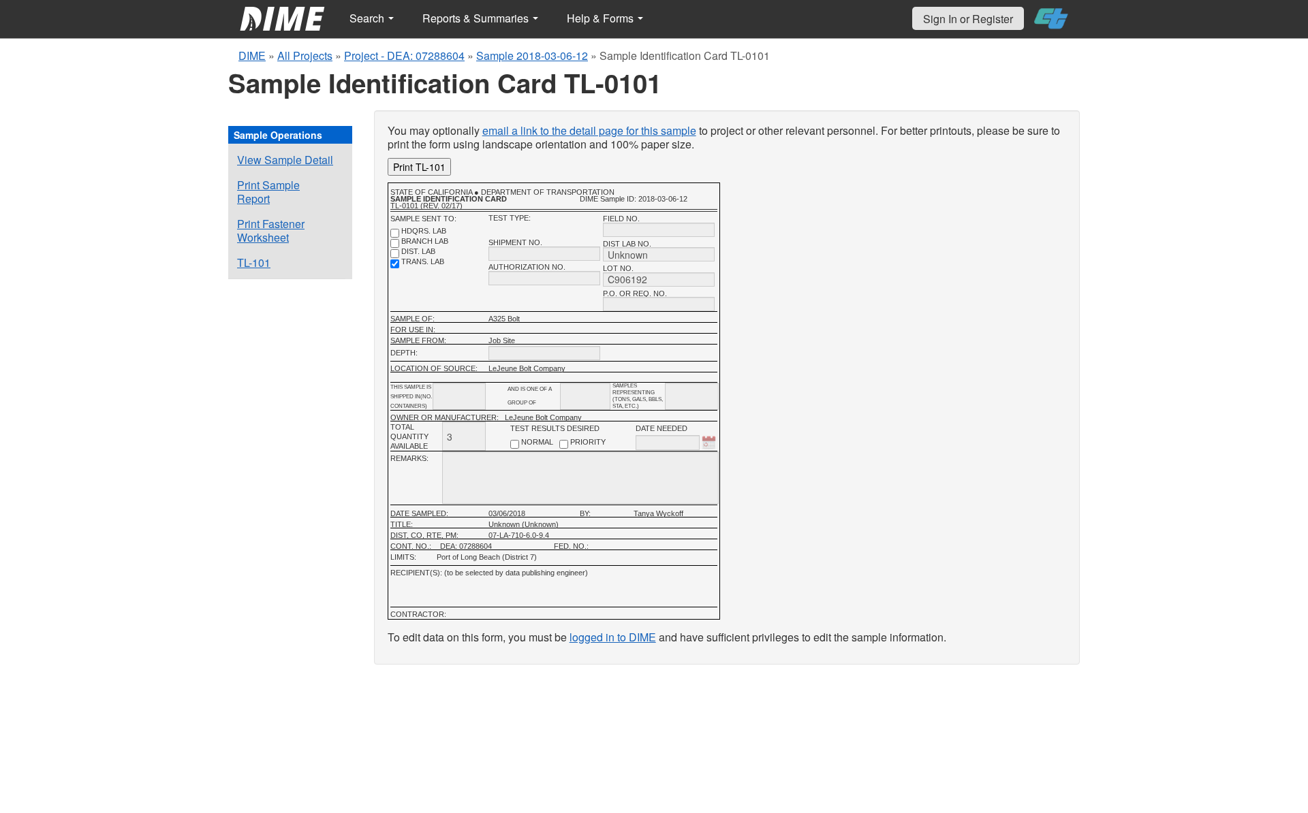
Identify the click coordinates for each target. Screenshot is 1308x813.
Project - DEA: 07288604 (404, 55)
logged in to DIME (613, 637)
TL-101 (253, 262)
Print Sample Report (268, 191)
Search (368, 18)
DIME (252, 55)
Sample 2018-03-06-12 (532, 55)
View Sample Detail (285, 160)
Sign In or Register (968, 19)
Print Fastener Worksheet (271, 230)
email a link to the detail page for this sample (589, 130)
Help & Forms (601, 18)
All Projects (304, 55)
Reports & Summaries (476, 18)
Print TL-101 (419, 167)
